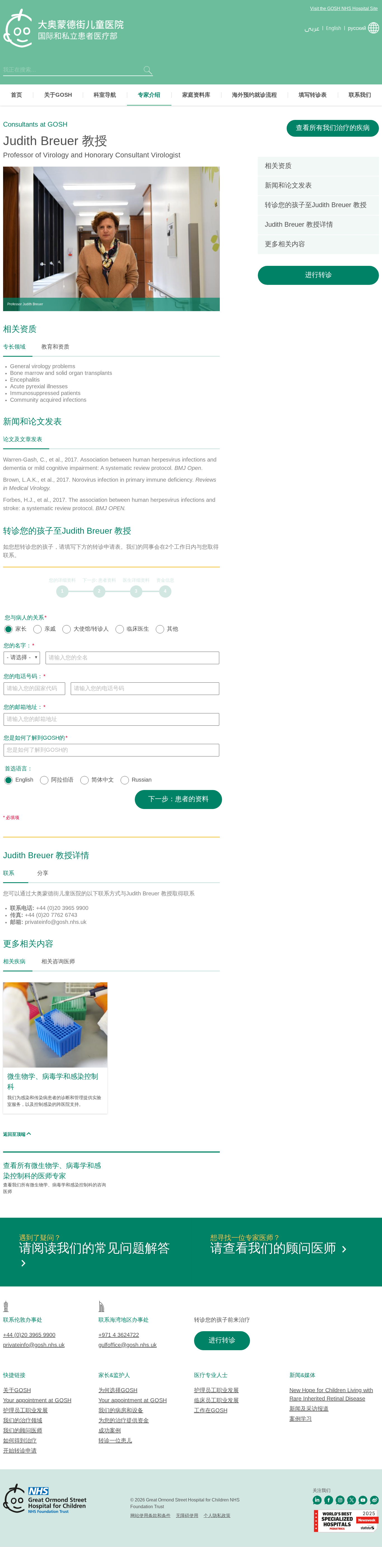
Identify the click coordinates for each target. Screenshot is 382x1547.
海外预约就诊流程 (254, 95)
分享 (42, 873)
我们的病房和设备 (120, 1411)
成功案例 (109, 1431)
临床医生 (138, 629)
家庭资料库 (196, 95)
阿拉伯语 (62, 780)
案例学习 (300, 1419)
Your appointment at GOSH (37, 1401)
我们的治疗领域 (22, 1421)
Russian (142, 780)
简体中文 (102, 780)
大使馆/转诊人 (91, 629)
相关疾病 (14, 962)
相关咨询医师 (58, 962)
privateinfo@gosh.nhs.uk (34, 1345)
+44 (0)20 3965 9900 (29, 1335)
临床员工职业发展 (216, 1401)
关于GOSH (58, 95)
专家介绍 (149, 95)
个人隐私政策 (217, 1515)
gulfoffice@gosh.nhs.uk (127, 1345)
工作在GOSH (210, 1411)
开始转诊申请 (20, 1451)
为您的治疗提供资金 (123, 1421)
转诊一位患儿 (115, 1441)
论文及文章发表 (22, 440)
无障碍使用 (187, 1515)
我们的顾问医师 (22, 1431)
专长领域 (14, 347)
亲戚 (50, 629)
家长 (21, 629)
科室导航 (105, 95)
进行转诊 (318, 275)
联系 (8, 873)
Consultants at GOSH (35, 124)
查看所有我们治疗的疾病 (333, 128)
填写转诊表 (313, 95)
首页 (16, 95)
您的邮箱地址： (23, 707)
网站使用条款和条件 (150, 1515)
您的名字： (18, 646)
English (24, 780)
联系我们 (360, 95)
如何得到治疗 (20, 1441)
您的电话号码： (23, 677)
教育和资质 (55, 347)
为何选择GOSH (117, 1391)
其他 (172, 629)
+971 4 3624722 (118, 1335)
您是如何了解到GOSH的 (34, 738)
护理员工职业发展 (25, 1411)
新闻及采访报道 (309, 1409)
